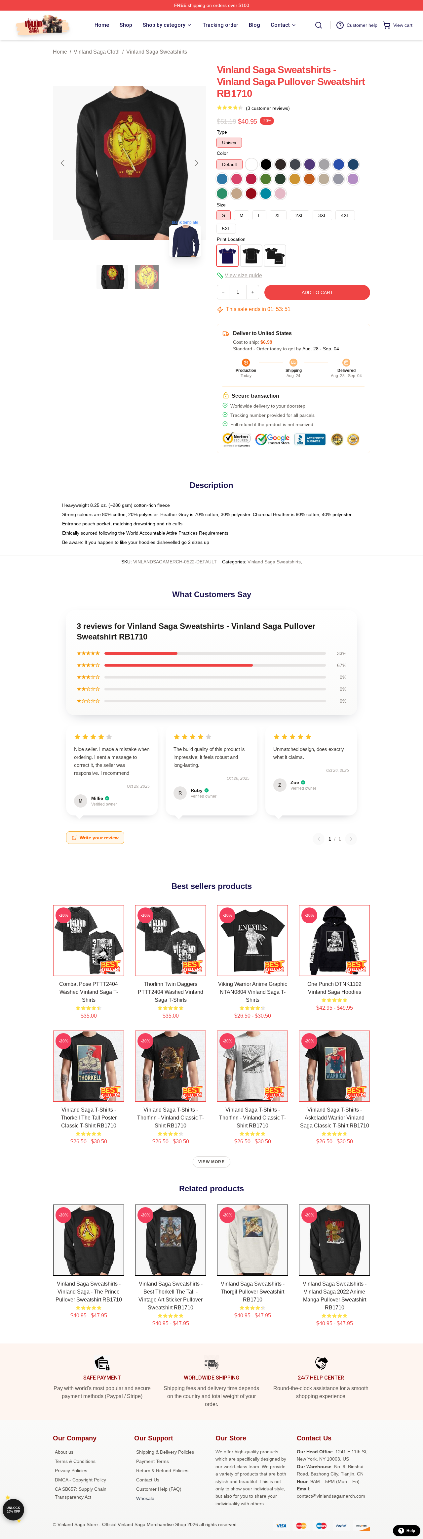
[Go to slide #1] (112, 277)
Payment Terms (152, 1461)
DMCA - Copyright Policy (80, 1479)
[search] (318, 25)
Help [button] (410, 1530)
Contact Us (147, 1479)
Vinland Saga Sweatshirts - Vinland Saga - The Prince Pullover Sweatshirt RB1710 (89, 1291)
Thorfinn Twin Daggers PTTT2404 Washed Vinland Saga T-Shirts (170, 992)
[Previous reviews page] (319, 839)
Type (222, 132)
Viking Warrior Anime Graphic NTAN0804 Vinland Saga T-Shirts (252, 992)
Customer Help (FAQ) (158, 1489)
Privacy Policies (71, 1470)
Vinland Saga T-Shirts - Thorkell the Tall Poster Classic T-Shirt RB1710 (89, 1117)
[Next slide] (196, 163)
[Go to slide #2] (147, 277)
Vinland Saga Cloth (97, 52)
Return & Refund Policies (162, 1470)
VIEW (89, 969)
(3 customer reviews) (268, 108)
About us (64, 1452)
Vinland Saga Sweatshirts (156, 52)
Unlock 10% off (13, 1509)
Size (221, 204)
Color (222, 153)
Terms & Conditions (75, 1461)
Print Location (231, 239)
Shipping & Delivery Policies (165, 1452)
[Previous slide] (63, 163)
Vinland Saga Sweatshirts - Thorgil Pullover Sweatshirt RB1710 (253, 1291)
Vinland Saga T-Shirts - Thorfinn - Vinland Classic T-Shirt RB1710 (170, 1117)
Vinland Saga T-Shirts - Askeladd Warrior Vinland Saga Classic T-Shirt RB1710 (334, 1117)
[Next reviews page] (351, 839)
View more (211, 1162)
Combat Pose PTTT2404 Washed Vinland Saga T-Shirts (88, 992)
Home (60, 52)
